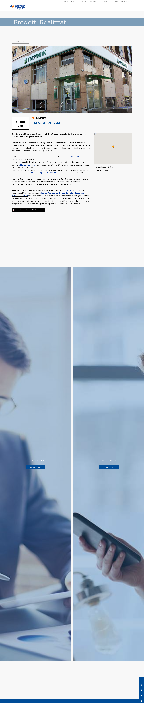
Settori (67, 7)
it (14, 1)
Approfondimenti (70, 1)
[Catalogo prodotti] (141, 690)
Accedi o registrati (122, 1)
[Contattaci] (141, 701)
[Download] (141, 695)
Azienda (115, 7)
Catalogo (78, 7)
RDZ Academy (103, 7)
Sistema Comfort (51, 7)
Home (114, 22)
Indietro (21, 41)
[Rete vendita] (141, 685)
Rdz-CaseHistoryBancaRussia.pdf (29, 210)
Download (89, 7)
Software (105, 1)
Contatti (126, 7)
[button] (113, 147)
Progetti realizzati (89, 1)
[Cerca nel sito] (141, 679)
